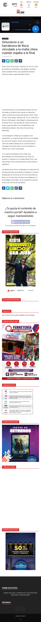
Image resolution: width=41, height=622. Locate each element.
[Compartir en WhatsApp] (12, 60)
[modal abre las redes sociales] (20, 60)
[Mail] (23, 609)
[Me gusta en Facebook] (16, 60)
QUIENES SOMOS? (20, 616)
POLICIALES (10, 35)
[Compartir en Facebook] (3, 60)
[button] (3, 11)
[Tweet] (8, 60)
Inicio (3, 35)
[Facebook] (18, 609)
